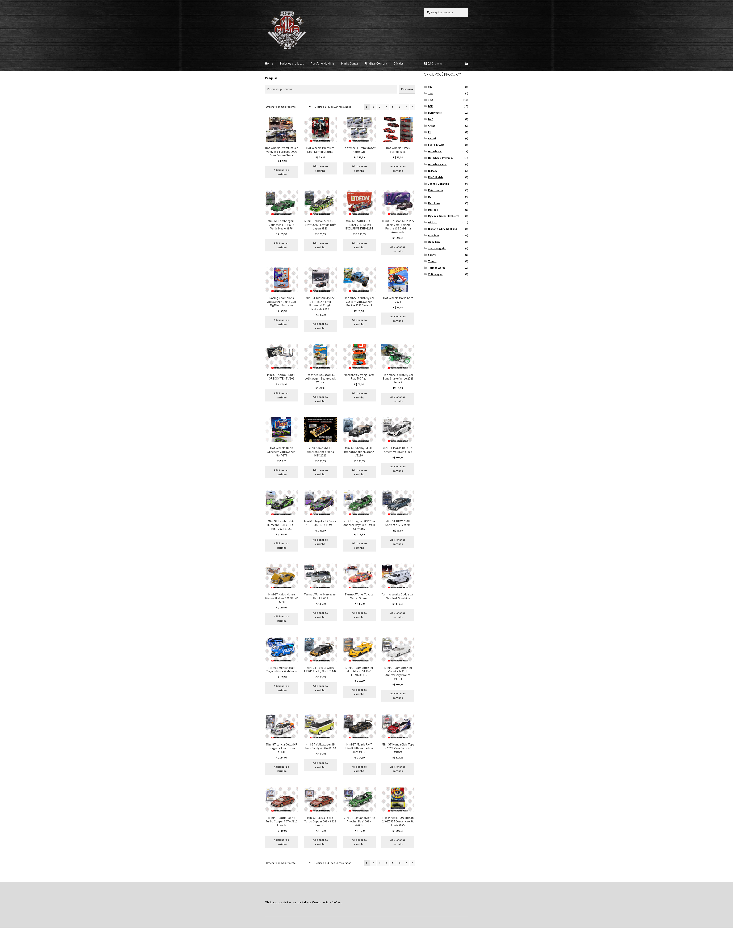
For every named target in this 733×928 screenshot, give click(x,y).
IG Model (433, 171)
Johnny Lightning (438, 183)
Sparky (432, 254)
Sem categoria (437, 248)
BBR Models (435, 112)
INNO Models (435, 177)
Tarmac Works (436, 267)
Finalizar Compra (375, 63)
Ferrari (432, 138)
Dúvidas (399, 63)
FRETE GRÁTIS (436, 145)
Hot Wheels (435, 151)
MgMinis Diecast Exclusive (443, 216)
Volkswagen (435, 274)
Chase (431, 125)
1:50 (430, 93)
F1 (429, 132)
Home (269, 63)
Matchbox (434, 203)
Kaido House (435, 190)
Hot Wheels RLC (437, 164)
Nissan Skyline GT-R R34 (442, 229)
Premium (433, 235)
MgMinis (433, 209)
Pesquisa (271, 78)
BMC (430, 119)
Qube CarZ (434, 242)
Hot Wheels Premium (440, 158)
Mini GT (432, 222)
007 (430, 87)
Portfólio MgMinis (322, 63)
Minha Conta (349, 63)
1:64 (430, 100)
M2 (429, 196)
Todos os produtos (292, 63)
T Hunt (432, 261)
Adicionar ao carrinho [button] (281, 172)
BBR (430, 106)
